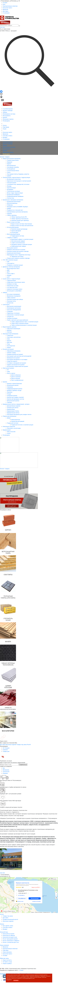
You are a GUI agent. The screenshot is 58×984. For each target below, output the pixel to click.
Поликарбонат (11, 169)
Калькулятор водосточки (10, 937)
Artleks (21, 970)
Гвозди (9, 394)
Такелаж (9, 402)
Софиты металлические (18, 242)
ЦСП (8, 277)
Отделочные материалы (9, 416)
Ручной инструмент (8, 349)
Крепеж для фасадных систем (15, 399)
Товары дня (6, 751)
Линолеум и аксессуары (14, 428)
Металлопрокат (11, 165)
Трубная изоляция (12, 318)
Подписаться (23, 764)
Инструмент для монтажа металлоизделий (19, 356)
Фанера (9, 275)
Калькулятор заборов (9, 935)
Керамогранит (11, 409)
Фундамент (10, 189)
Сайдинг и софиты (12, 237)
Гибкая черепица (12, 215)
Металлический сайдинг (18, 241)
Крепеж (5, 117)
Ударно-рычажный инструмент (16, 364)
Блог (4, 4)
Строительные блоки (13, 170)
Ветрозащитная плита (13, 268)
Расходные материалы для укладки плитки (19, 414)
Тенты (8, 172)
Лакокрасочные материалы (10, 333)
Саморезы (10, 387)
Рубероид (10, 205)
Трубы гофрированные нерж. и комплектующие (24, 321)
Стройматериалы (8, 108)
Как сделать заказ (8, 925)
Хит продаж (6, 748)
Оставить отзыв (7, 961)
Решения (5, 773)
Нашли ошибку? (7, 963)
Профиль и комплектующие (15, 265)
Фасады (9, 186)
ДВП (8, 270)
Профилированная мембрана (15, 196)
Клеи (8, 339)
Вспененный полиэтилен (14, 179)
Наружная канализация (13, 328)
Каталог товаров (4, 157)
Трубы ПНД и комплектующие (19, 323)
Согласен (16, 980)
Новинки (5, 749)
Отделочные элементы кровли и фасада (18, 258)
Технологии (6, 771)
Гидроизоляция (11, 280)
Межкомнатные (15, 419)
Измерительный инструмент (15, 354)
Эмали (9, 347)
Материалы (6, 770)
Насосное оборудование (14, 309)
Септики (9, 332)
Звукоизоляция (11, 187)
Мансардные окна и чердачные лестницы (18, 254)
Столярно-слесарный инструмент (16, 363)
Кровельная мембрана (13, 194)
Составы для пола (12, 287)
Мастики (9, 342)
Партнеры (5, 950)
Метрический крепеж (13, 400)
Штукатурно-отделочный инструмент (17, 366)
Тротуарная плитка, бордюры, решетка (18, 174)
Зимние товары (11, 352)
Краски (9, 340)
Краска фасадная (16, 230)
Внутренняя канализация (14, 306)
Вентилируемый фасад (13, 234)
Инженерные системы (9, 114)
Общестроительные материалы (12, 158)
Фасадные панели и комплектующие (21, 244)
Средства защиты (12, 361)
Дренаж (9, 330)
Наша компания (4, 945)
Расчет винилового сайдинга (11, 940)
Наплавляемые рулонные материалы (17, 212)
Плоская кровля (11, 182)
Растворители (11, 345)
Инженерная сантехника (14, 308)
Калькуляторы (4, 932)
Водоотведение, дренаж (9, 327)
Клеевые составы (12, 284)
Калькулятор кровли (8, 933)
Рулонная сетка (11, 301)
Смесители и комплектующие (15, 315)
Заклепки (9, 392)
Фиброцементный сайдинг (18, 246)
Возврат (5, 137)
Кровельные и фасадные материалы (13, 199)
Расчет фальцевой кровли (10, 939)
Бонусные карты (7, 7)
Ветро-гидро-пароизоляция (15, 193)
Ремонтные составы (12, 285)
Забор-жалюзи (11, 297)
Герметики (10, 335)
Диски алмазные (16, 375)
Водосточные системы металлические (22, 225)
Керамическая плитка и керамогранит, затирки (16, 404)
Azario (9, 433)
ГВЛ (8, 261)
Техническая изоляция (13, 191)
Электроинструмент (8, 368)
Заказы (2, 924)
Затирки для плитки (12, 407)
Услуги (5, 125)
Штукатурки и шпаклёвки (14, 291)
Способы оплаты (7, 135)
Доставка (5, 11)
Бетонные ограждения (13, 294)
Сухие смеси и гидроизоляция (11, 278)
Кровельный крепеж (12, 385)
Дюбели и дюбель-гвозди (14, 390)
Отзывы (5, 2)
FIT (8, 370)
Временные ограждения (14, 296)
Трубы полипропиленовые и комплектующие (24, 325)
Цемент (9, 175)
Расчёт (29, 744)
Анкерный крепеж (12, 395)
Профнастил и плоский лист (15, 210)
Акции (4, 129)
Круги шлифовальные (17, 380)
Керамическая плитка (13, 412)
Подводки (10, 311)
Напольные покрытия (9, 426)
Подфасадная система (17, 236)
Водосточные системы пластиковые (21, 224)
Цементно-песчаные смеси (14, 289)
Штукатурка (14, 232)
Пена (8, 344)
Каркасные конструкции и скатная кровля (19, 181)
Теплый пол (10, 316)
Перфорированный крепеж (14, 388)
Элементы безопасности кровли (16, 249)
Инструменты (6, 115)
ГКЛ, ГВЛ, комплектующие (10, 260)
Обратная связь (4, 958)
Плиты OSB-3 (10, 273)
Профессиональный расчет (10, 919)
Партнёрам (6, 127)
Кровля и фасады (8, 110)
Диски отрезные (16, 376)
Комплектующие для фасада (19, 229)
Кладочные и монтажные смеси (16, 282)
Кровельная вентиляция (14, 201)
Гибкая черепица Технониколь (19, 218)
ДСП (8, 272)
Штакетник (10, 303)
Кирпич (9, 163)
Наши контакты (7, 960)
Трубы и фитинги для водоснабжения (17, 320)
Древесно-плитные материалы (11, 266)
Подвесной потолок (12, 423)
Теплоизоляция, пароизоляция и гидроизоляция (16, 177)
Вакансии (5, 9)
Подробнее (9, 979)
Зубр (8, 371)
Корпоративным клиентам (10, 6)
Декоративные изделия (13, 406)
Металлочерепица (12, 203)
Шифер (9, 208)
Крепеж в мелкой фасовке (14, 383)
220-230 (2, 27)
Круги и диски (11, 373)
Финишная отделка (8, 119)
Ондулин (9, 213)
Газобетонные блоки (13, 160)
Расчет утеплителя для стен (11, 942)
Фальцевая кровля (12, 248)
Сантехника (6, 304)
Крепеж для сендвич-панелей (15, 397)
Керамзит (9, 162)
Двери (9, 418)
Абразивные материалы (13, 351)
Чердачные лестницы (17, 256)
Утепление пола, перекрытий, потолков (18, 184)
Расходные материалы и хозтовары (17, 359)
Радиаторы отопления (13, 313)
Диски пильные (15, 378)
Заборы (5, 112)
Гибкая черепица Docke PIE (19, 217)
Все (4, 768)
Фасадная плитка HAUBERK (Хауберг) (17, 206)
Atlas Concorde (11, 431)
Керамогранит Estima (13, 411)
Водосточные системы (13, 222)
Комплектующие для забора (15, 299)
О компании (6, 13)
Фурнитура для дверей (17, 421)
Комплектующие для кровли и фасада (18, 251)
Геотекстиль (10, 198)
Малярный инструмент (13, 357)
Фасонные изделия (11, 744)
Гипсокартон (10, 263)
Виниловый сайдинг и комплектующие (22, 239)
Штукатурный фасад (13, 227)
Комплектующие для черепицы (20, 220)
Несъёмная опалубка (13, 167)
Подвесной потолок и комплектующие (22, 424)
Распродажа (6, 120)
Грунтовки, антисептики (14, 337)
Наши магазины (7, 952)
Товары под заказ (22, 744)
